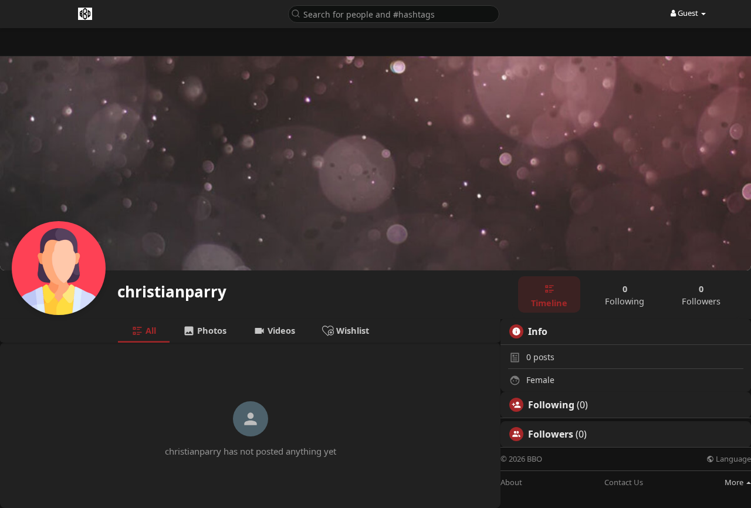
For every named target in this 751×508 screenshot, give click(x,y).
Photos (210, 330)
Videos (280, 330)
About (511, 482)
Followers (550, 434)
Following (551, 404)
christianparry (171, 291)
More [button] (735, 482)
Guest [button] (688, 13)
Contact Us (623, 482)
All (149, 330)
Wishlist (351, 330)
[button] (393, 13)
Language (732, 459)
